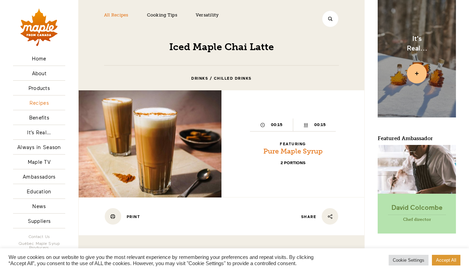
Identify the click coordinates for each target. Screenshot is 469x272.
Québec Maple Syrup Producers (39, 245)
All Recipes (116, 15)
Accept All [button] (446, 260)
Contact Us (39, 236)
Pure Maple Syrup (293, 151)
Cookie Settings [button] (408, 260)
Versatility (207, 15)
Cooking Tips (162, 15)
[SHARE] (330, 216)
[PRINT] (113, 216)
